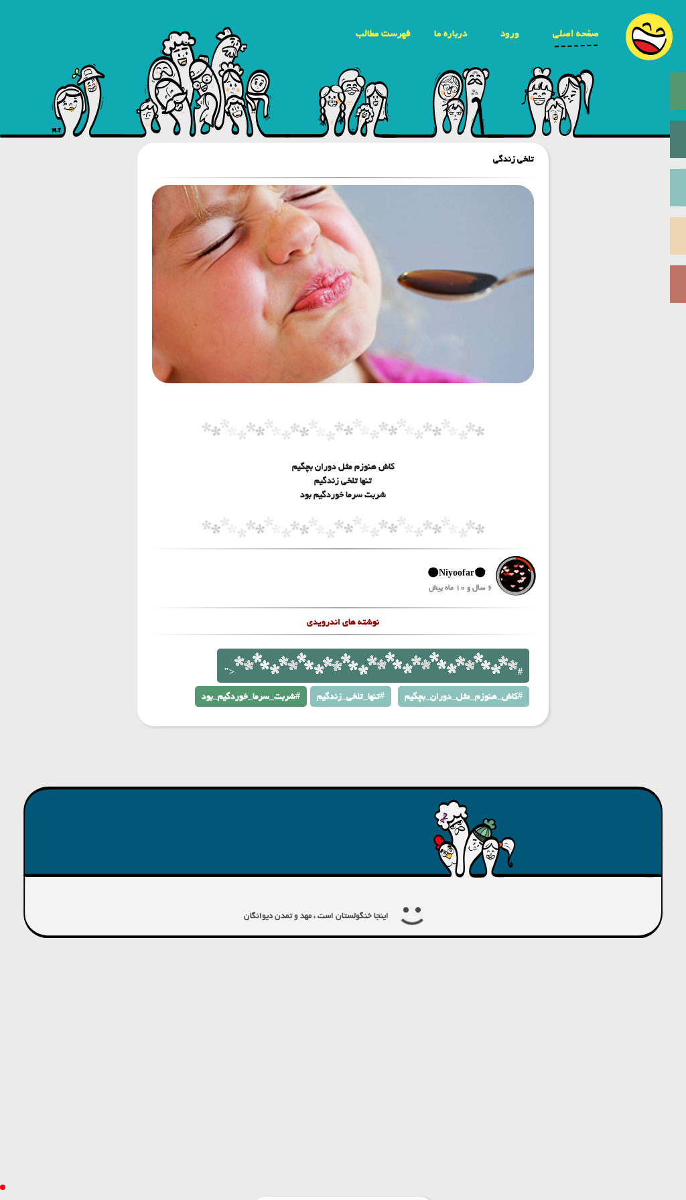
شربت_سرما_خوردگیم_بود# (251, 696)
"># (373, 672)
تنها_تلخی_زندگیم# (351, 696)
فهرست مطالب (383, 33)
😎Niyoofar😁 (456, 573)
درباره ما (450, 33)
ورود (509, 33)
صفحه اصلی (576, 33)
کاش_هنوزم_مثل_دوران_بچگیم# (464, 696)
